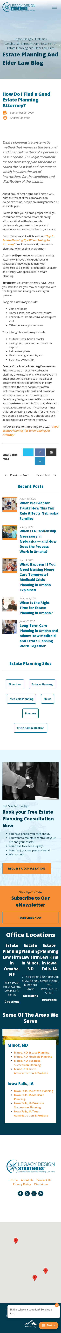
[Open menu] (54, 7)
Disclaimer (41, 1184)
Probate (30, 713)
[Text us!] (48, 1326)
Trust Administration (30, 728)
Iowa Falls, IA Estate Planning (33, 1091)
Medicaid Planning (21, 699)
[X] (28, 452)
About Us (27, 1180)
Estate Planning (42, 684)
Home (14, 1180)
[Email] (51, 452)
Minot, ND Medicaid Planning (33, 1056)
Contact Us (43, 1180)
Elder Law (14, 684)
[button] (26, 868)
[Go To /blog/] (40, 1193)
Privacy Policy (22, 1184)
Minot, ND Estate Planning (31, 1052)
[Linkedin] (40, 461)
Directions (12, 1001)
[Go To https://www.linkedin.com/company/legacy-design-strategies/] (34, 1193)
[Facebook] (40, 452)
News (47, 699)
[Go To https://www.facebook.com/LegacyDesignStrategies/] (20, 1193)
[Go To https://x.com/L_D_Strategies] (27, 1193)
